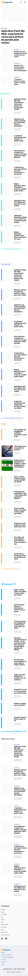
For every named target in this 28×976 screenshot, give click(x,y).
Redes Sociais (4, 924)
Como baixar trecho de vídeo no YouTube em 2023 (20, 556)
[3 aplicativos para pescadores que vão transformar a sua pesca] (7, 848)
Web (3, 424)
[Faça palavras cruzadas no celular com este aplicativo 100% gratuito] (7, 828)
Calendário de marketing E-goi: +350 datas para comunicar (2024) (20, 495)
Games (3, 912)
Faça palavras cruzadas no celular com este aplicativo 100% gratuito (20, 154)
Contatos (3, 959)
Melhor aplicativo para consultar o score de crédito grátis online (20, 187)
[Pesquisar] (21, 2)
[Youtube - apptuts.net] (6, 938)
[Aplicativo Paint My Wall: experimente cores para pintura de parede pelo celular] (14, 14)
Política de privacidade (7, 957)
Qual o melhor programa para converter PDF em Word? (19, 479)
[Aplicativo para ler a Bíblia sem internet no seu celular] (7, 888)
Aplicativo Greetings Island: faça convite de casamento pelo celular (20, 219)
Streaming (3, 927)
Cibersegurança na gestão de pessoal (20, 448)
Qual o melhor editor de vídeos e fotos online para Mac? (20, 510)
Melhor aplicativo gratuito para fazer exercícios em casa (20, 235)
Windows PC (8, 584)
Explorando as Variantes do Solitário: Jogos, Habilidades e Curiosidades (20, 463)
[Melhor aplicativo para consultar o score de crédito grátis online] (7, 868)
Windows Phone (5, 934)
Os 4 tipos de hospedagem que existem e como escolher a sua (20, 540)
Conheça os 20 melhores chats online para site (20, 525)
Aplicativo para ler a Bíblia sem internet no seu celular (20, 203)
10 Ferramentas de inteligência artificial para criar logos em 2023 (20, 624)
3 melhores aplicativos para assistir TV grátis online (19, 81)
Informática (4, 914)
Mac (2, 922)
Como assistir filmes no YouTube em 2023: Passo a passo (19, 608)
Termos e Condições (6, 955)
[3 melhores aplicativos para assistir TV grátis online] (7, 80)
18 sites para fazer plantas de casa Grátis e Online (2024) (20, 662)
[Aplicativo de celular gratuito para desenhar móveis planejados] (7, 66)
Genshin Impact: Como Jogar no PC (20, 719)
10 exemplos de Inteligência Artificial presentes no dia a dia (20, 433)
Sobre (2, 952)
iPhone (5, 93)
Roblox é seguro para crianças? (20, 704)
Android (4, 28)
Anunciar (3, 962)
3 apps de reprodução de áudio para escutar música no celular (20, 404)
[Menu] (24, 2)
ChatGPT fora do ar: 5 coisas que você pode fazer (20, 691)
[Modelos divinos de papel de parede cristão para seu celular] (7, 53)
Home (2, 964)
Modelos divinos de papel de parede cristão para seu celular (20, 54)
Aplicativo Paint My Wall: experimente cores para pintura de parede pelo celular (13, 36)
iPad (2, 917)
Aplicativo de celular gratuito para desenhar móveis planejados (20, 68)
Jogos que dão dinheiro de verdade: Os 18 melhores (19, 677)
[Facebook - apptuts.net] (2, 938)
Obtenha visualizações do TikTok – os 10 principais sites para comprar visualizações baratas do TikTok (20, 644)
